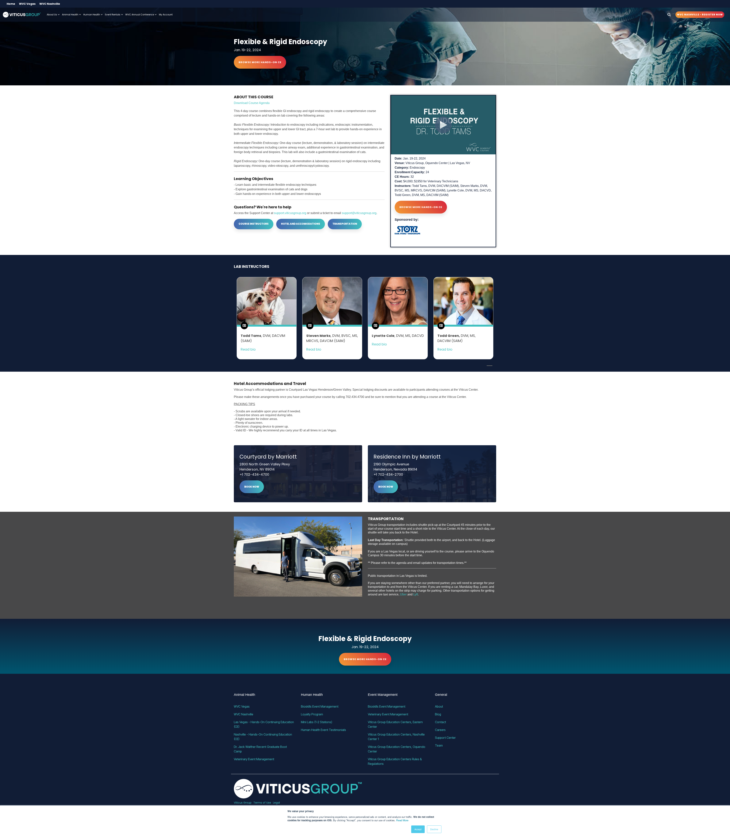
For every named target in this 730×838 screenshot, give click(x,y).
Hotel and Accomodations (300, 224)
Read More (402, 820)
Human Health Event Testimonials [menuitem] (323, 730)
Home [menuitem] (11, 4)
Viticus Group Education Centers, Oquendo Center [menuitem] (397, 749)
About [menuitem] (439, 706)
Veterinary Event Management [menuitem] (254, 759)
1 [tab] (488, 367)
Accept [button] (417, 829)
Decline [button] (434, 829)
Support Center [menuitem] (445, 738)
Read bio (248, 349)
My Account (166, 14)
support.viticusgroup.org (290, 213)
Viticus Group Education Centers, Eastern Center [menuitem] (396, 724)
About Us (52, 14)
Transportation (344, 224)
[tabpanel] (266, 318)
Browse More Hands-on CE (260, 62)
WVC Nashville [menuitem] (49, 4)
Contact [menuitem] (440, 722)
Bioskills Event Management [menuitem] (319, 706)
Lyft (415, 594)
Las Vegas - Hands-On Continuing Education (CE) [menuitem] (264, 724)
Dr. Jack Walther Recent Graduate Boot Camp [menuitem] (261, 749)
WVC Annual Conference (139, 14)
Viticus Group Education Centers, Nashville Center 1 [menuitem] (396, 736)
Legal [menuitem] (276, 803)
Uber (403, 594)
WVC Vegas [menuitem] (27, 4)
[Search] (669, 14)
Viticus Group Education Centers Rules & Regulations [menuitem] (395, 761)
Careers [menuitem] (440, 730)
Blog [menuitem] (438, 714)
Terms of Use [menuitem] (262, 803)
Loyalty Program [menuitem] (312, 714)
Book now (251, 487)
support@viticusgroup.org (359, 213)
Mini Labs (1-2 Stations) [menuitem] (316, 722)
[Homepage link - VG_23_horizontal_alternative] (298, 796)
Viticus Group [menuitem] (243, 803)
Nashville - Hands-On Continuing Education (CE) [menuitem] (263, 736)
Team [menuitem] (439, 745)
